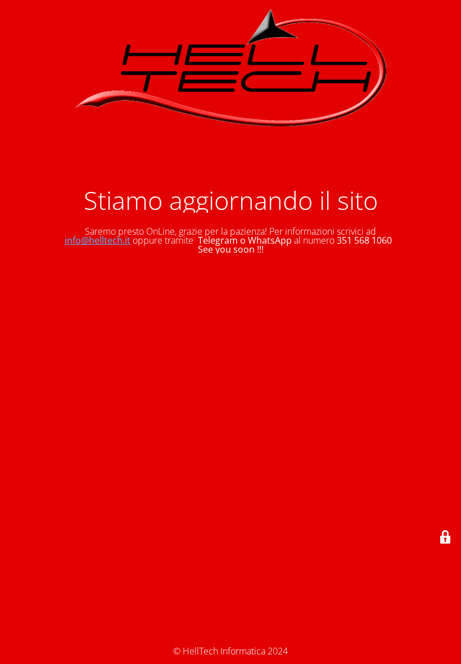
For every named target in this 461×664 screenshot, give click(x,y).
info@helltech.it (97, 240)
